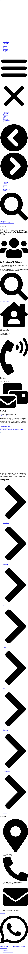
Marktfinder (6, 42)
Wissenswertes (6, 50)
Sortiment (5, 44)
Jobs (4, 47)
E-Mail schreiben (4, 415)
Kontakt (5, 51)
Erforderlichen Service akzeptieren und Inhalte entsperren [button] (11, 430)
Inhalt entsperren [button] (4, 428)
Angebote (5, 43)
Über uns (5, 49)
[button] (14, 82)
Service (5, 46)
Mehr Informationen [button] (5, 426)
